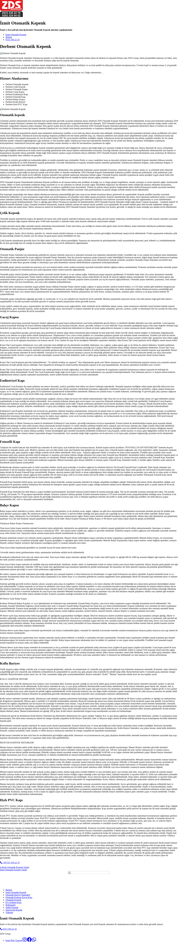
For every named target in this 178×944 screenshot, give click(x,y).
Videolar (9, 912)
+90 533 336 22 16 (11, 862)
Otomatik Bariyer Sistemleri (18, 895)
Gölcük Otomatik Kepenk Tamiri (14, 867)
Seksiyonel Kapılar (14, 910)
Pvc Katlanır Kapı (13, 902)
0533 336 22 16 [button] (9, 929)
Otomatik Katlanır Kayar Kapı (19, 897)
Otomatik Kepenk (13, 900)
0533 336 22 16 (12, 39)
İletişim (9, 37)
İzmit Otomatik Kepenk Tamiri (13, 870)
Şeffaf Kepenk (12, 907)
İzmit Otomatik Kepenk (16, 34)
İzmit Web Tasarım (14, 940)
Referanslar (11, 905)
